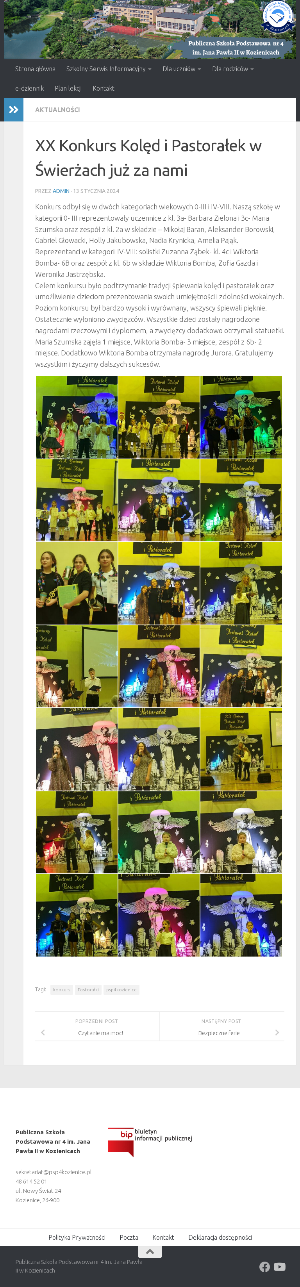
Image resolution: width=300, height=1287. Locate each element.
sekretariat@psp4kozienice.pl (54, 1172)
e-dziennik (29, 88)
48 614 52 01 (31, 1181)
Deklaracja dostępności (220, 1237)
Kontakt (103, 88)
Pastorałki (88, 989)
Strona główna (35, 68)
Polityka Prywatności (76, 1237)
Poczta (129, 1237)
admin (61, 191)
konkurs (61, 989)
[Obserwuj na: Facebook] (264, 1267)
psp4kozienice (121, 989)
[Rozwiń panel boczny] (13, 109)
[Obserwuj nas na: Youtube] (278, 1267)
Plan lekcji (68, 88)
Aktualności (57, 109)
